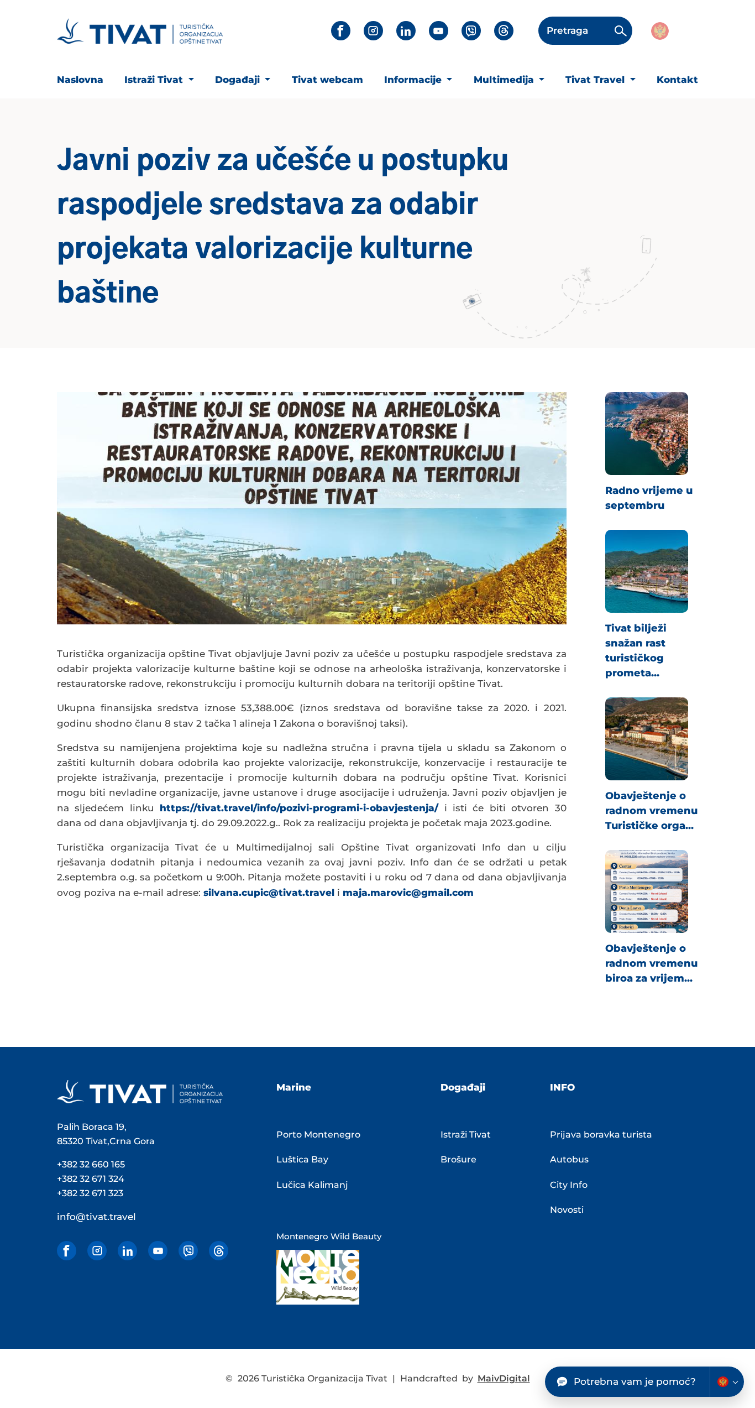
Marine (293, 1087)
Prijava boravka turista (601, 1134)
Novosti (567, 1209)
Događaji (239, 79)
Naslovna (80, 79)
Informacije (414, 79)
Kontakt (677, 79)
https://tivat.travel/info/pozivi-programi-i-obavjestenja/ (299, 807)
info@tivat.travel (96, 1216)
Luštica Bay (302, 1159)
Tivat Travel (596, 79)
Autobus (569, 1159)
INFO (562, 1087)
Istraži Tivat (155, 79)
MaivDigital (504, 1378)
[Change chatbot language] (727, 1382)
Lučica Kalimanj (312, 1185)
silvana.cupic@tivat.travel (268, 892)
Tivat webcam (327, 79)
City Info (569, 1185)
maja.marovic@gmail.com (408, 892)
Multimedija (505, 79)
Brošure (458, 1159)
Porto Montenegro (318, 1134)
